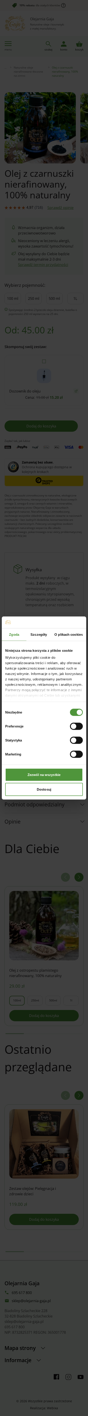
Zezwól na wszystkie (44, 774)
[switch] (76, 726)
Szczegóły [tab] (38, 634)
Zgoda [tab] (14, 634)
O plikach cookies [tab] (68, 634)
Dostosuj (44, 789)
